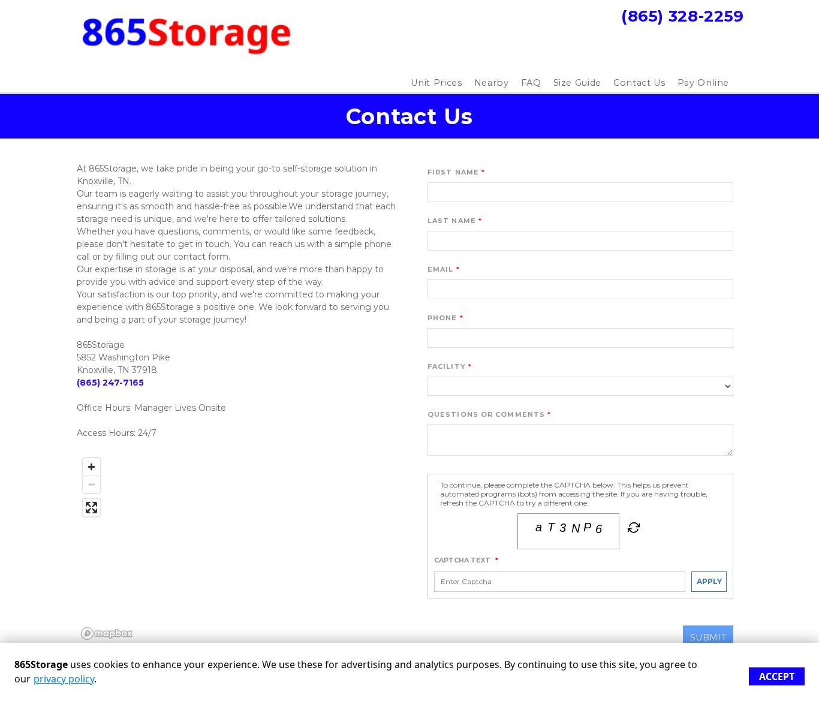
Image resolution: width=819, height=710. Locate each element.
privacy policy (64, 678)
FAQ (531, 82)
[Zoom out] (91, 484)
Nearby (491, 82)
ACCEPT (776, 676)
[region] (239, 548)
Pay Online (704, 82)
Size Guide (577, 82)
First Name (453, 172)
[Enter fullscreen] (91, 507)
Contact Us (639, 82)
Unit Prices (436, 82)
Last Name (451, 220)
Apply (709, 581)
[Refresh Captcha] (632, 530)
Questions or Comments (486, 414)
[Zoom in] (91, 467)
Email (440, 269)
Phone (442, 318)
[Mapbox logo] (106, 633)
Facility (446, 366)
